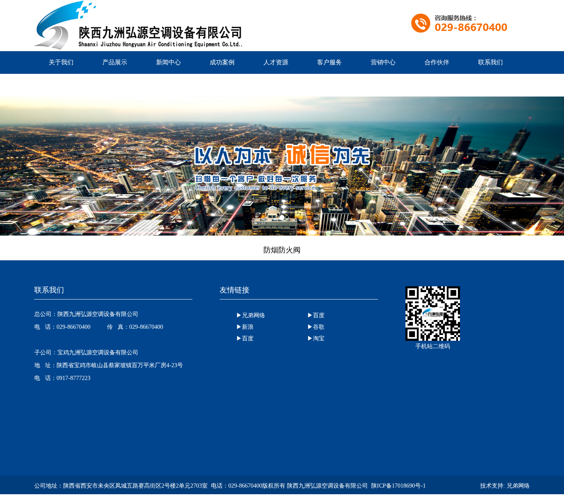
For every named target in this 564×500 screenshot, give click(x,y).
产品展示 (114, 62)
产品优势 (61, 85)
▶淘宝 (316, 338)
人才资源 (275, 62)
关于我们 (61, 62)
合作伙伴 (436, 62)
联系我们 (490, 62)
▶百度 (316, 315)
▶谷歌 (316, 327)
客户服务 (329, 62)
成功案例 (222, 62)
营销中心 (383, 62)
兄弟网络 (518, 486)
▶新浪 (245, 327)
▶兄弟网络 (250, 315)
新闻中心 (168, 62)
